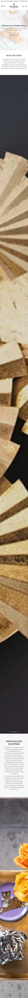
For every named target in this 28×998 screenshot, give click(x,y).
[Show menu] (2, 6)
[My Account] (22, 6)
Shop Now (14, 34)
